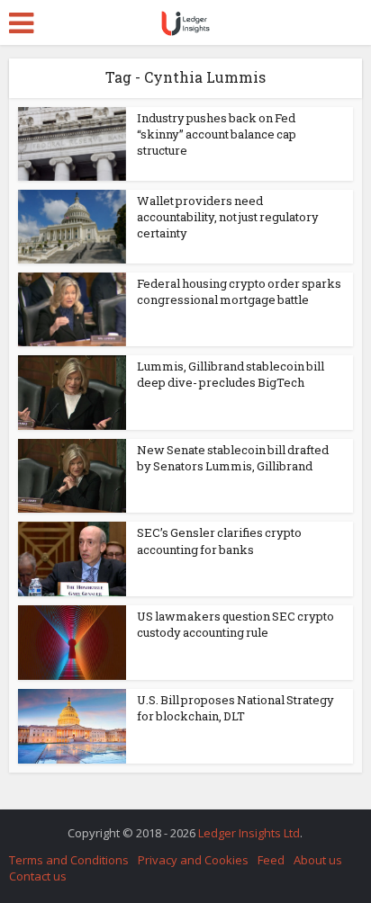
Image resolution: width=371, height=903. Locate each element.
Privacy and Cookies (193, 860)
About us (318, 860)
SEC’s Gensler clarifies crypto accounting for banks (219, 540)
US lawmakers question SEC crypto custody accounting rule (235, 624)
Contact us (38, 876)
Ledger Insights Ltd (249, 833)
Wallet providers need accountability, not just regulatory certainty (228, 216)
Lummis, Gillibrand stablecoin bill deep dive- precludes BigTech (230, 374)
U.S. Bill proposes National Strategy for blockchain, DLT (235, 708)
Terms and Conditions (69, 860)
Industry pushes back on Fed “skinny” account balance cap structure (216, 134)
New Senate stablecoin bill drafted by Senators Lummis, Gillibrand (233, 458)
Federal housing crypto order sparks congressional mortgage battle (239, 291)
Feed (271, 860)
